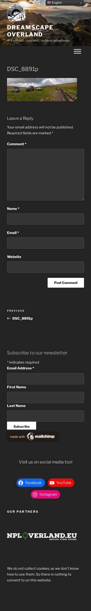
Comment (16, 144)
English (56, 2)
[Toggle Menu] (77, 51)
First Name (16, 387)
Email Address (20, 368)
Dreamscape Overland (30, 31)
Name (13, 209)
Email (13, 233)
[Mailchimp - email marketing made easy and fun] (32, 440)
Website (14, 257)
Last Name (16, 406)
